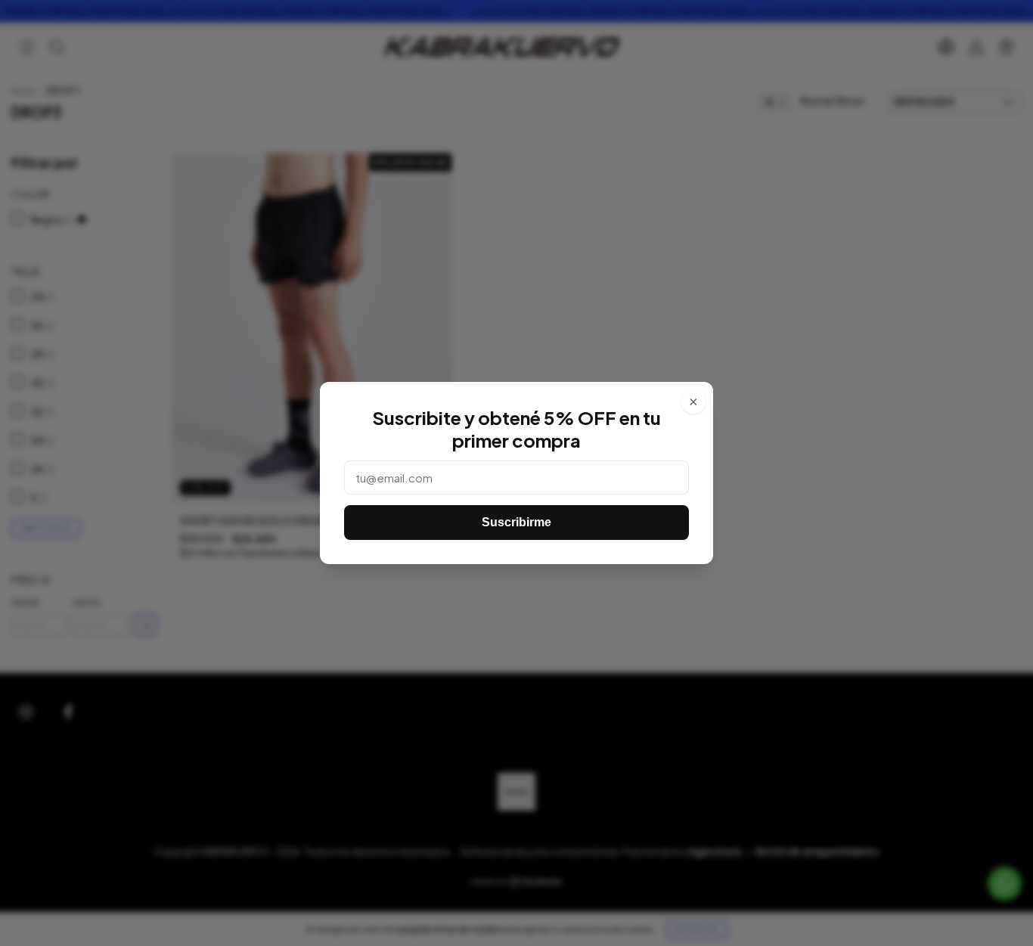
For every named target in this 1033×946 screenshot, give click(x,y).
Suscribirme (516, 522)
